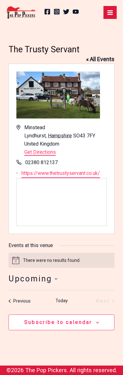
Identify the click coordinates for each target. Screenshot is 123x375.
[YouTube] (76, 12)
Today (62, 300)
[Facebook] (47, 12)
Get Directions (40, 152)
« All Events (100, 59)
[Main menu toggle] (110, 12)
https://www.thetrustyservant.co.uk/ (60, 173)
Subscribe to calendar (58, 322)
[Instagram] (57, 12)
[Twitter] (66, 12)
